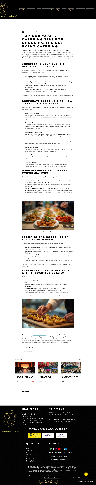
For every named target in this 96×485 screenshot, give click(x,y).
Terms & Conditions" (61, 475)
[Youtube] (59, 449)
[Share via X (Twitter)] (26, 347)
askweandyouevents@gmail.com (64, 419)
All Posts (17, 22)
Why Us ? (29, 455)
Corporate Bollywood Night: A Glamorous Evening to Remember (46, 377)
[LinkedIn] (65, 449)
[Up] (86, 474)
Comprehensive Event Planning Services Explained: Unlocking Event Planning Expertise (25, 377)
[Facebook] (53, 449)
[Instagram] (56, 449)
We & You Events (41, 475)
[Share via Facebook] (22, 347)
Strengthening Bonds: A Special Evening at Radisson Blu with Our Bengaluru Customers (70, 377)
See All (79, 359)
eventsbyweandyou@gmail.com (63, 421)
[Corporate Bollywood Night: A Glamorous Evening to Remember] (48, 367)
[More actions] (73, 31)
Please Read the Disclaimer (51, 478)
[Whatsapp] (50, 449)
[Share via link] (33, 347)
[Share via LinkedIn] (29, 347)
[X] (62, 449)
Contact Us (29, 457)
